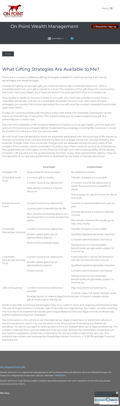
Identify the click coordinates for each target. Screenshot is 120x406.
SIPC (63, 375)
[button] (107, 8)
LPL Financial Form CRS (12, 367)
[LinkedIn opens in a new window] (72, 39)
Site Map (4, 393)
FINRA (57, 375)
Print (8, 54)
